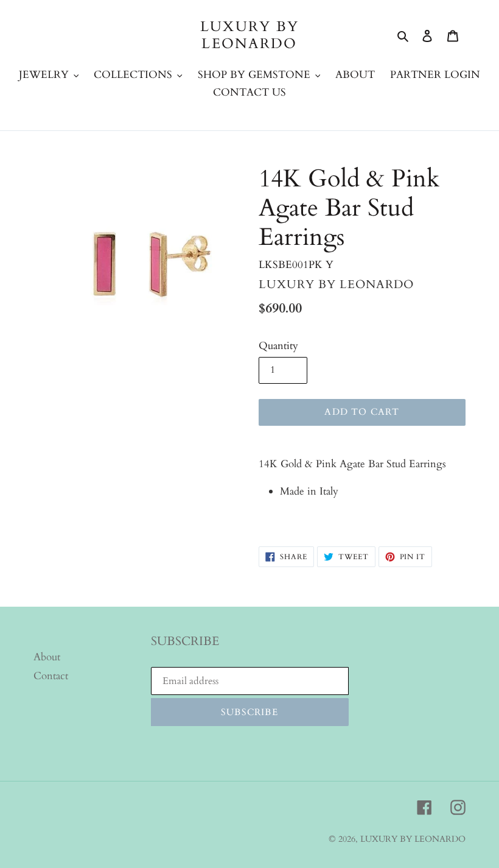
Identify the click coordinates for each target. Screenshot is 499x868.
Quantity (278, 346)
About (46, 657)
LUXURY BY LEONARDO (249, 35)
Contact (50, 676)
